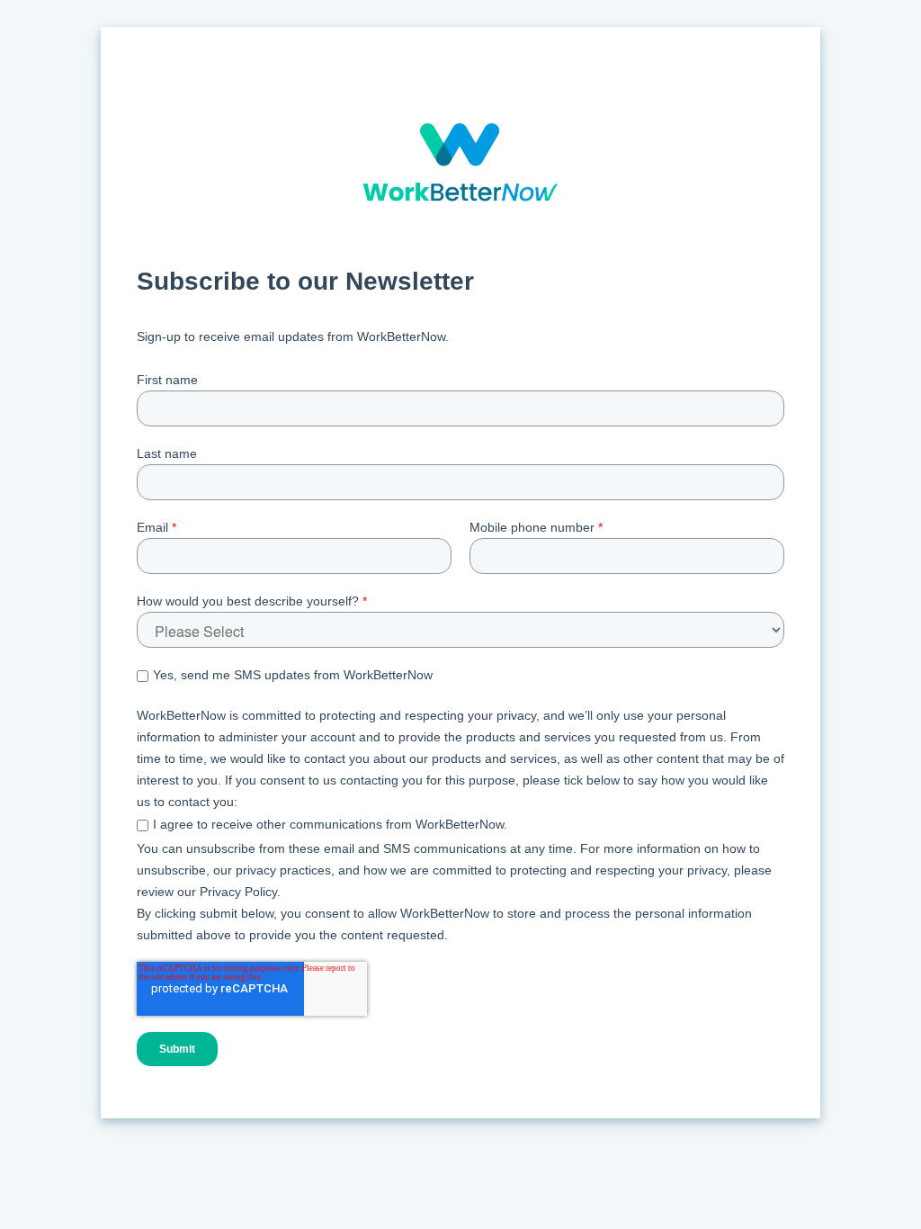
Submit (177, 1049)
